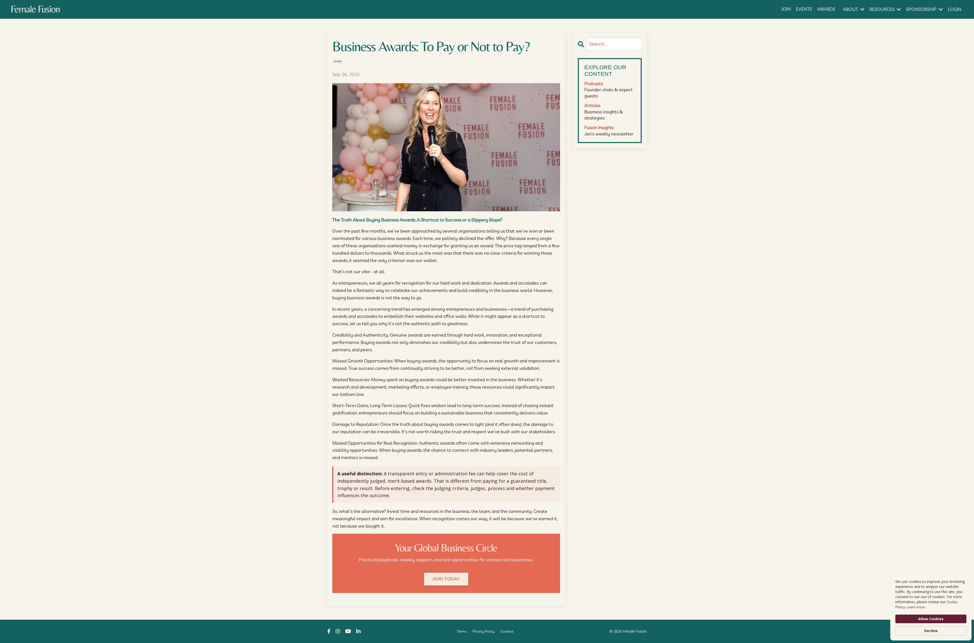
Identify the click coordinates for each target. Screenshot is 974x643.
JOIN (786, 9)
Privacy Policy (484, 631)
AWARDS (826, 9)
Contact (507, 631)
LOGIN (954, 9)
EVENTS (804, 9)
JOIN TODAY (446, 578)
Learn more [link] (916, 607)
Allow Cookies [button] (931, 618)
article (337, 61)
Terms (461, 631)
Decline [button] (931, 630)
